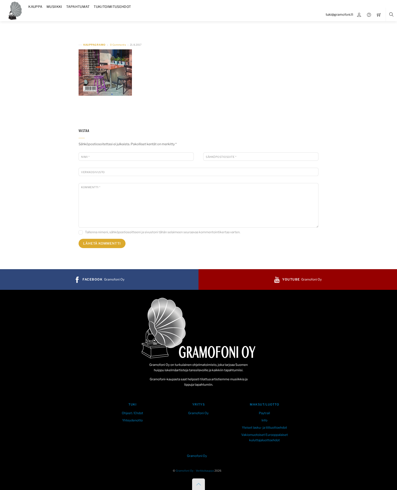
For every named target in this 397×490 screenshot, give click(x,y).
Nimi (85, 156)
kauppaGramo (94, 44)
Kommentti (90, 187)
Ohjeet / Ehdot (132, 413)
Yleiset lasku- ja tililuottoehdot (264, 427)
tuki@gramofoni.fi (339, 15)
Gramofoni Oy (198, 413)
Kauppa (35, 7)
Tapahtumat (78, 7)
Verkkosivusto (93, 172)
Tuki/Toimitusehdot (112, 7)
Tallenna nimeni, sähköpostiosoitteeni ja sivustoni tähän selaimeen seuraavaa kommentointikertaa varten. (162, 232)
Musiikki (54, 7)
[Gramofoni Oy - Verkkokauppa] (14, 10)
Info (264, 420)
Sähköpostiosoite (221, 156)
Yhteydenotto (132, 420)
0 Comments (118, 44)
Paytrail (264, 413)
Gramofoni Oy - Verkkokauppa (195, 470)
